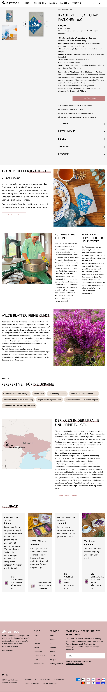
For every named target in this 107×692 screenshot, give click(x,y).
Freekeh (37, 644)
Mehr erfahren (7, 650)
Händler (53, 648)
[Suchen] (94, 3)
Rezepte (53, 659)
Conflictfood (12, 680)
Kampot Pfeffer (39, 655)
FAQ (51, 644)
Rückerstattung (58, 679)
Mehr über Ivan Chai (14, 215)
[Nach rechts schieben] (46, 24)
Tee (35, 640)
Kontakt (52, 655)
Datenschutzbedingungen (74, 664)
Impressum (28, 679)
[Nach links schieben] (25, 24)
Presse (52, 652)
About (52, 636)
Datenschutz (45, 679)
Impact (52, 640)
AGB (36, 679)
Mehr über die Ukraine (68, 496)
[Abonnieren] (103, 656)
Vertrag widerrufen (49, 683)
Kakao (36, 659)
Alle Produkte (39, 663)
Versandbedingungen (32, 683)
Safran (36, 636)
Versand (75, 31)
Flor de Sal (38, 652)
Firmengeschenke (56, 663)
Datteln (36, 648)
